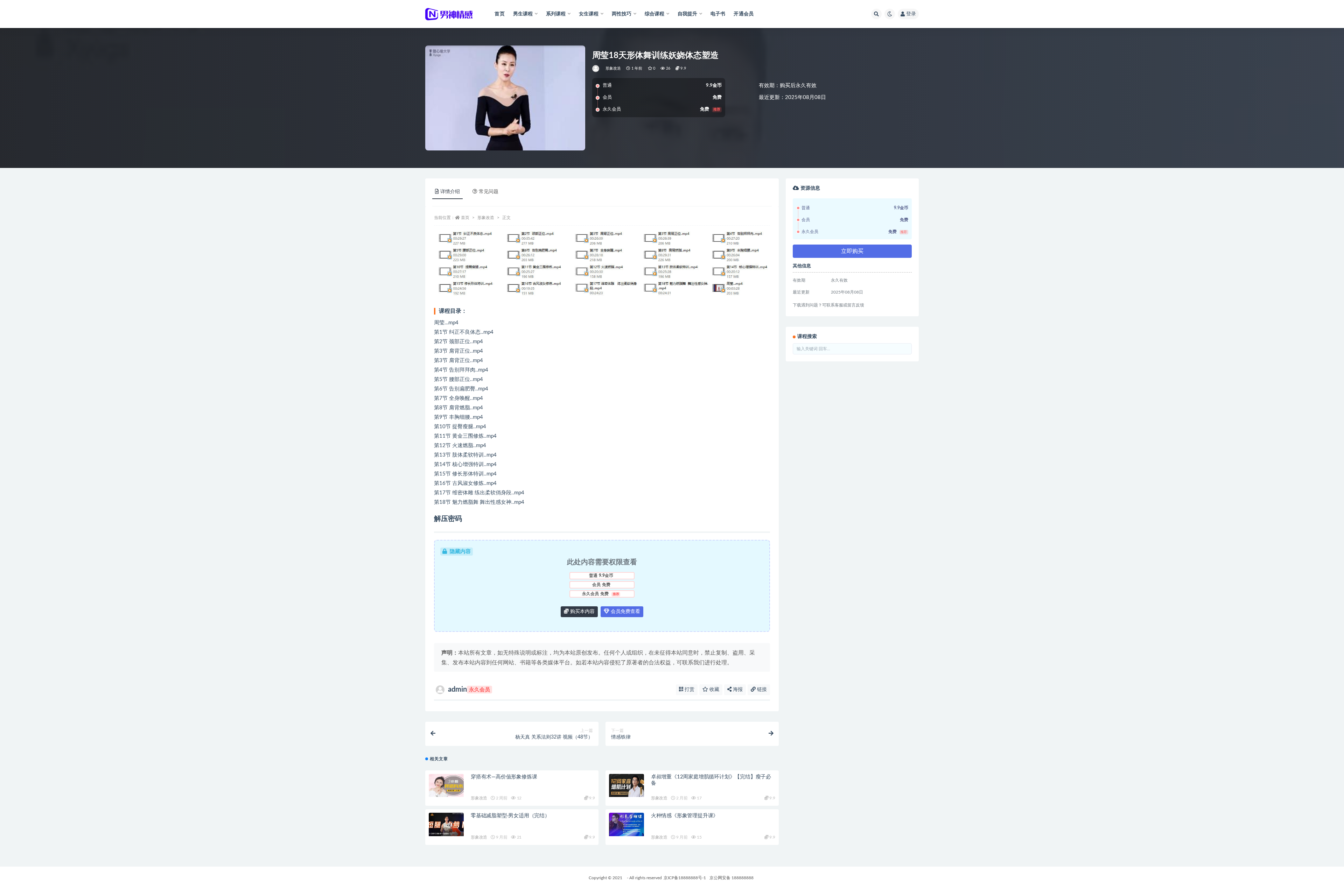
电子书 (718, 14)
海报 (737, 689)
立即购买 (852, 251)
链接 (761, 689)
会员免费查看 (624, 611)
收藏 (713, 689)
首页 (499, 14)
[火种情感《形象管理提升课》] (626, 824)
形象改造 (613, 68)
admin (469, 689)
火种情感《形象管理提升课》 (684, 815)
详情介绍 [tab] (450, 191)
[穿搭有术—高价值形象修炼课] (446, 785)
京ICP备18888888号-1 (685, 878)
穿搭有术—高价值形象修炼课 (504, 776)
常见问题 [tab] (488, 191)
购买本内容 (582, 611)
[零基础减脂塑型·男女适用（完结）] (446, 824)
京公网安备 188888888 (731, 878)
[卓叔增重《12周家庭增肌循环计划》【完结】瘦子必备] (626, 785)
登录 (911, 14)
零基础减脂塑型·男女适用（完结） (510, 815)
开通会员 (744, 14)
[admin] (596, 68)
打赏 (688, 689)
